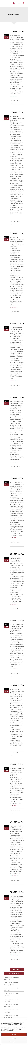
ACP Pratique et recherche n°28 (12, 1015)
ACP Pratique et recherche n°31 (12, 999)
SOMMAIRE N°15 (17, 892)
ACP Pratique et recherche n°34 (12, 982)
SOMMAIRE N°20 (17, 554)
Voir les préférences (14, 1041)
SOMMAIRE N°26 (17, 31)
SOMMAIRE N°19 (17, 620)
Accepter (14, 1034)
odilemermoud (16, 100)
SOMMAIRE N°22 (17, 397)
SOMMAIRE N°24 (17, 233)
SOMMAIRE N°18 (17, 685)
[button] (26, 1019)
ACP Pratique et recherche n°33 (12, 988)
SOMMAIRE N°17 (17, 764)
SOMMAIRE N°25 (17, 112)
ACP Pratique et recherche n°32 (12, 993)
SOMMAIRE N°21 (17, 478)
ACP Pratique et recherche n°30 (12, 1004)
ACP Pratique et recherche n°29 (12, 1009)
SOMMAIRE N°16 (17, 822)
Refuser (14, 1038)
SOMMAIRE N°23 (17, 323)
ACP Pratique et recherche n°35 (12, 977)
